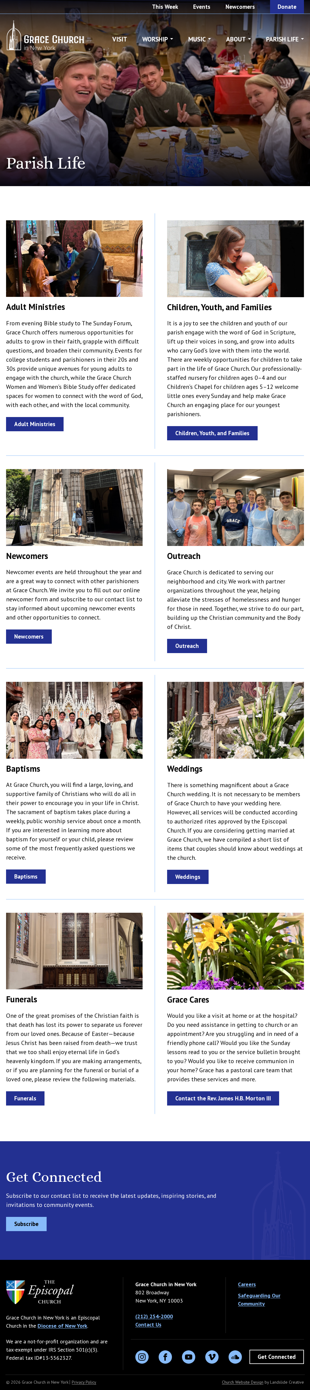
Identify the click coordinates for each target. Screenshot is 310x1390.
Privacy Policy (84, 1382)
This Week (165, 6)
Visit (119, 39)
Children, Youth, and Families (212, 433)
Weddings (187, 876)
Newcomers (240, 6)
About (236, 39)
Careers (247, 1284)
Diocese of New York (62, 1325)
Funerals (25, 1098)
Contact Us (148, 1324)
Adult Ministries (34, 424)
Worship (155, 39)
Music (197, 39)
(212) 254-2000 (154, 1316)
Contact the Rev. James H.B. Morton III (223, 1098)
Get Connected (277, 1356)
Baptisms (26, 876)
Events (201, 6)
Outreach (187, 645)
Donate (287, 6)
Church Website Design (242, 1382)
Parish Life (282, 39)
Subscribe (26, 1223)
